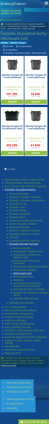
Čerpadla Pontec (18, 210)
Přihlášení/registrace (12, 19)
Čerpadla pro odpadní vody (28, 251)
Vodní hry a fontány (15, 320)
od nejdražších (11, 50)
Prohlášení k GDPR (17, 391)
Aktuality (11, 408)
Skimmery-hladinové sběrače (21, 310)
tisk (45, 422)
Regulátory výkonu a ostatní (24, 234)
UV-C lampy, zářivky (15, 307)
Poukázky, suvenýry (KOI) (18, 334)
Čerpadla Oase (17, 207)
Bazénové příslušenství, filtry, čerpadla (26, 337)
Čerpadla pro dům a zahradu (29, 289)
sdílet (37, 422)
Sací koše (14, 237)
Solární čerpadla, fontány (22, 224)
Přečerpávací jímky (23, 276)
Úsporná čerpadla (18, 194)
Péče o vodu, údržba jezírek (20, 323)
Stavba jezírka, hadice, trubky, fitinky (24, 179)
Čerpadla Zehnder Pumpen (23, 244)
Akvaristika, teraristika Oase (20, 349)
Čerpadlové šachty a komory (24, 240)
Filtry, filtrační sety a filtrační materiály (26, 186)
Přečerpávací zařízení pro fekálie (30, 266)
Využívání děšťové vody (26, 298)
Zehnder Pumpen (18, 42)
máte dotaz (27, 422)
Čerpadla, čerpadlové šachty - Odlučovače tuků (22, 363)
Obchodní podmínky (18, 382)
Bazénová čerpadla (19, 227)
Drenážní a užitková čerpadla (25, 230)
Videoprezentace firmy (20, 399)
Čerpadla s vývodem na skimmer (27, 200)
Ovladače (18, 280)
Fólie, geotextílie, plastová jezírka (23, 183)
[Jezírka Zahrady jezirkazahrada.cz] (2, 24)
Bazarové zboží (13, 353)
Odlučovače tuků (22, 273)
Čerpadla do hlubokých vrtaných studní (30, 293)
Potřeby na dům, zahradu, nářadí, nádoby (23, 341)
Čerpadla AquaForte (20, 214)
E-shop (11, 169)
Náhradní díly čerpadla (21, 302)
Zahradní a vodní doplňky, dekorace (24, 330)
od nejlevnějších (25, 46)
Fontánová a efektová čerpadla (25, 220)
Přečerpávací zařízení (24, 270)
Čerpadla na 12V (18, 203)
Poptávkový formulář (19, 387)
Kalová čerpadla (22, 248)
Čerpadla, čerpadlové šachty (15, 24)
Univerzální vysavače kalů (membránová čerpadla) (27, 284)
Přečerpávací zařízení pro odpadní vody (27, 256)
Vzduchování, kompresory (19, 313)
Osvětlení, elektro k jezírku (19, 317)
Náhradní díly (12, 346)
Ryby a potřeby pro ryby (18, 327)
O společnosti (14, 403)
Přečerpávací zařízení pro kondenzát (27, 262)
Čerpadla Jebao (17, 217)
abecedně (9, 46)
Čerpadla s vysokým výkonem (25, 197)
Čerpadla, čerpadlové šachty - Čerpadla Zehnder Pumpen (22, 25)
